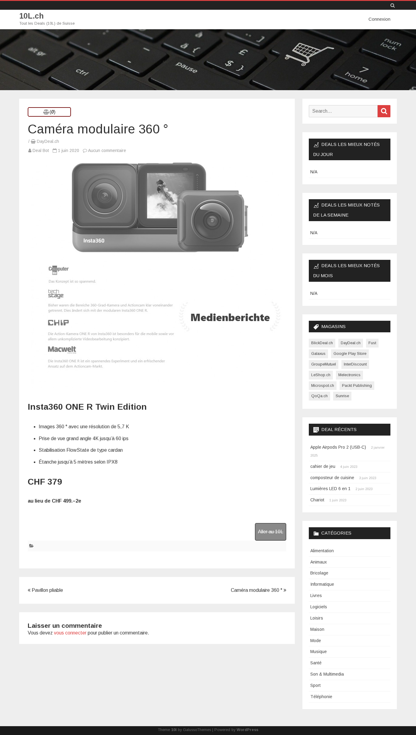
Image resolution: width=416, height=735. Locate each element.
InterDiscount (355, 364)
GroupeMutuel (323, 364)
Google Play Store (349, 353)
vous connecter (70, 632)
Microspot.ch (322, 385)
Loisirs (316, 618)
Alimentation (322, 550)
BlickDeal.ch (322, 343)
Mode (315, 640)
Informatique (322, 584)
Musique (318, 651)
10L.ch (31, 16)
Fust (372, 343)
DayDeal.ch (48, 141)
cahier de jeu (322, 466)
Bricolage (319, 573)
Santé (316, 662)
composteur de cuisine (332, 477)
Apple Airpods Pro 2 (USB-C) (338, 447)
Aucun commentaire (107, 150)
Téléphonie (321, 696)
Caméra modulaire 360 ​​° (257, 590)
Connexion (379, 19)
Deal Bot (41, 150)
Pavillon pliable (46, 590)
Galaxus (318, 353)
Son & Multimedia (327, 674)
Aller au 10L (270, 531)
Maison (317, 629)
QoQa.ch (319, 396)
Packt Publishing (357, 385)
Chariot (317, 499)
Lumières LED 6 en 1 (330, 488)
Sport (315, 685)
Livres (316, 595)
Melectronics (349, 375)
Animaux (318, 562)
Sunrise (342, 396)
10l (174, 730)
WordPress (247, 730)
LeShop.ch (320, 375)
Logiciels (318, 606)
